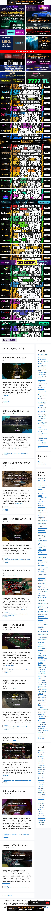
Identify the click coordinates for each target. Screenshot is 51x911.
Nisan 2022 (41, 824)
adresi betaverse (41, 478)
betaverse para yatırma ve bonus (21, 780)
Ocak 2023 (41, 805)
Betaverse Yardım (41, 673)
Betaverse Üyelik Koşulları (15, 411)
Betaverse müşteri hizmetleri (43, 608)
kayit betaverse (43, 730)
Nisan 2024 (41, 773)
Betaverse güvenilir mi (42, 575)
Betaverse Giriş (43, 340)
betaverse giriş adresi (42, 546)
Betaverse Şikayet (41, 706)
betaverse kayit (7, 453)
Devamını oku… (6, 395)
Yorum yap (6, 402)
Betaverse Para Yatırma (43, 619)
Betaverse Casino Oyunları (16, 834)
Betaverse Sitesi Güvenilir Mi (16, 518)
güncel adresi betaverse (42, 726)
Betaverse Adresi (42, 488)
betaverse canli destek (41, 507)
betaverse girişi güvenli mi (9, 613)
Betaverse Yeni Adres (42, 677)
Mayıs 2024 (41, 771)
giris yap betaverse (42, 721)
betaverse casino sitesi (42, 531)
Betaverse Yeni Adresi (42, 681)
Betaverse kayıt (43, 589)
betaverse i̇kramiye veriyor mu (20, 507)
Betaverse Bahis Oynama (15, 737)
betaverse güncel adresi (9, 507)
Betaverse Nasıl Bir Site (43, 612)
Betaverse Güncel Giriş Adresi (42, 570)
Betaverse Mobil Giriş (43, 603)
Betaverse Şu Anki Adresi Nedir (43, 709)
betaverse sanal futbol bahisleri (43, 634)
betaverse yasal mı (41, 675)
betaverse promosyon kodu (8, 615)
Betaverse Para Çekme (42, 623)
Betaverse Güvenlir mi (42, 579)
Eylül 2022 (40, 813)
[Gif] (25, 141)
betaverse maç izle (42, 598)
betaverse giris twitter (42, 537)
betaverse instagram (43, 587)
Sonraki (9, 895)
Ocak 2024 (41, 780)
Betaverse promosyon (41, 627)
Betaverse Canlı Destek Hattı (42, 520)
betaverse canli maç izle (43, 508)
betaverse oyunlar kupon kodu (20, 399)
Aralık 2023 (41, 782)
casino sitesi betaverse (42, 713)
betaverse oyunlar (41, 616)
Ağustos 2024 (41, 765)
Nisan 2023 (41, 799)
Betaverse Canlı (40, 510)
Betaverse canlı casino (42, 515)
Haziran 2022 (41, 820)
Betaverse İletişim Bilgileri (41, 702)
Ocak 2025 (41, 754)
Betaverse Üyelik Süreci (43, 695)
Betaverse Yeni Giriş (42, 684)
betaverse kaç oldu (42, 592)
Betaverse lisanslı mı (41, 595)
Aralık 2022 (41, 807)
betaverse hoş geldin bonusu (42, 585)
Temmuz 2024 (41, 767)
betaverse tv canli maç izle (43, 650)
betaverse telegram (41, 643)
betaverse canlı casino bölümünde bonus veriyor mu (15, 726)
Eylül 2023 (40, 788)
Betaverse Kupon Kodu (14, 357)
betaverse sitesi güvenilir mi (24, 559)
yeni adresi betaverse (41, 737)
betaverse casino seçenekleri (42, 528)
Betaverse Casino (7, 887)
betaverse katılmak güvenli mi (21, 613)
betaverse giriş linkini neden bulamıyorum (12, 669)
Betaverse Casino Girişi (42, 523)
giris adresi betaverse (43, 716)
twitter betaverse (41, 734)
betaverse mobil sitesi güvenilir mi (11, 559)
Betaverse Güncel (42, 559)
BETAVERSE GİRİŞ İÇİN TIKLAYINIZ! (25, 51)
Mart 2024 (40, 775)
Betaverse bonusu (41, 505)
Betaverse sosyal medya (42, 639)
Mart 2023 (40, 801)
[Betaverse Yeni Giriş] (9, 340)
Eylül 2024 (40, 763)
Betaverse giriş (42, 542)
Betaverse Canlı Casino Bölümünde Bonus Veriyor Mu (15, 683)
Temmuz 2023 (41, 792)
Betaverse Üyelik (42, 693)
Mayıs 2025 (41, 750)
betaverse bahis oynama (9, 780)
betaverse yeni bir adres (24, 887)
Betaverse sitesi (14, 453)
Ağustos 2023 (41, 790)
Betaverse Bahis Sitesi (42, 498)
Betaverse (35, 340)
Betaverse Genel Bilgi (41, 535)
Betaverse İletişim (41, 700)
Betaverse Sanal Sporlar (43, 636)
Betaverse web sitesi (42, 666)
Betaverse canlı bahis (43, 513)
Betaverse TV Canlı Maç (42, 656)
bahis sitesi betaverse (41, 481)
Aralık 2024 (41, 756)
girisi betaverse (41, 718)
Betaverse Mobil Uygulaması (41, 606)
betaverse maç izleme (41, 601)
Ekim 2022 (40, 811)
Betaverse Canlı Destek (41, 518)
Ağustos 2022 (41, 816)
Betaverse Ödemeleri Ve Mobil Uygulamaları (43, 438)
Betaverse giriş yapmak (42, 555)
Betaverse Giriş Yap (42, 554)
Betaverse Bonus (7, 834)
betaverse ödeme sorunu (42, 697)
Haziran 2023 (41, 794)
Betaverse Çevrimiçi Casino (42, 689)
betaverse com (41, 533)
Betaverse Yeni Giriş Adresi (42, 687)
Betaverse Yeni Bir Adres (14, 845)
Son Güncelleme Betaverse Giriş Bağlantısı (42, 404)
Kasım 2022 (41, 809)
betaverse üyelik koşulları (23, 453)
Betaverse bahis (41, 495)
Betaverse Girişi (42, 551)
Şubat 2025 (41, 752)
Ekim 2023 (40, 786)
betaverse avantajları (41, 491)
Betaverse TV (5, 560)
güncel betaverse (42, 728)
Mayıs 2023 (41, 797)
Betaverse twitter (7, 671)
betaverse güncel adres (42, 562)
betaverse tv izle (13, 728)
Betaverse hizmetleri (41, 583)
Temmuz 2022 (41, 818)
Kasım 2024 (41, 759)
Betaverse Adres (42, 485)
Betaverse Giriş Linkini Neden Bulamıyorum (13, 626)
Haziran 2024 (41, 769)
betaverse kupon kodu (8, 399)
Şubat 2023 (41, 803)
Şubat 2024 (41, 778)
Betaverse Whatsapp (41, 670)
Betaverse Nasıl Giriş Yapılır (42, 614)
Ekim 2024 (40, 761)
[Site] (25, 86)
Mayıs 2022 (41, 822)
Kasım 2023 (41, 784)
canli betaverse (42, 711)
